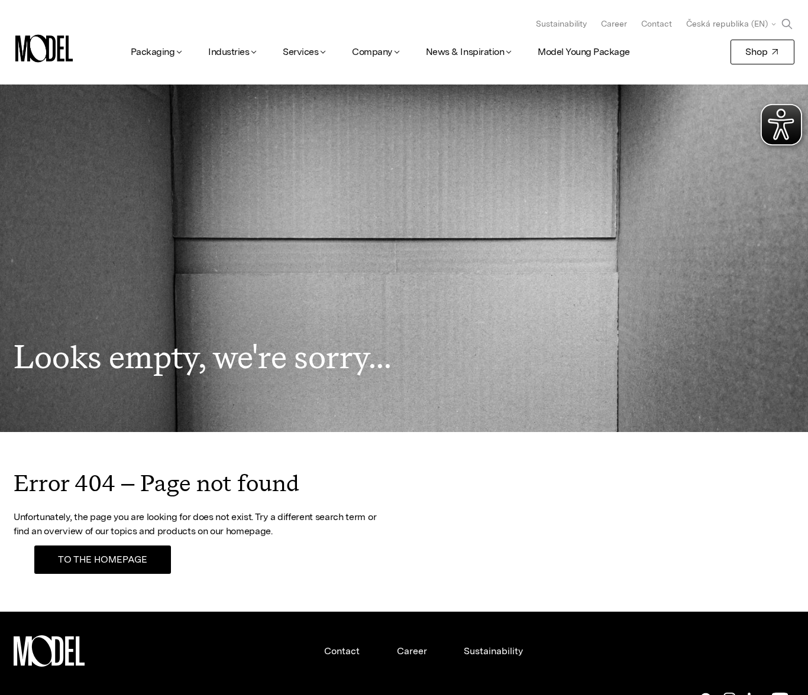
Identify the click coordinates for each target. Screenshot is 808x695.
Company (372, 51)
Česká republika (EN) (727, 23)
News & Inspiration (465, 51)
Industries (228, 51)
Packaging (153, 51)
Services (300, 51)
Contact (656, 23)
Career (614, 23)
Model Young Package (584, 51)
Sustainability (561, 23)
